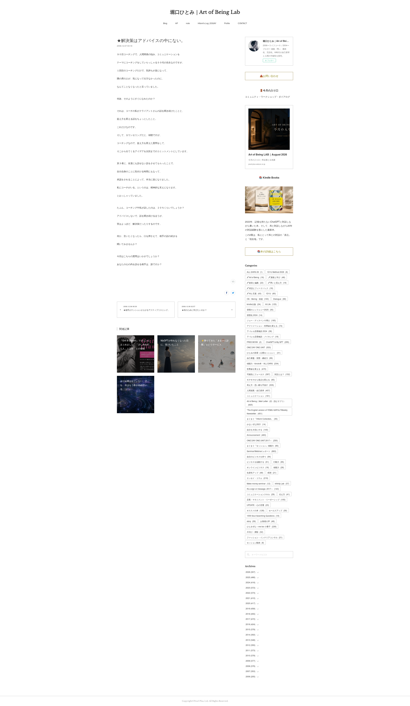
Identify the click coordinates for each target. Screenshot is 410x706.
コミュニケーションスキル (261, 494)
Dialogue (279, 298)
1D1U (271, 293)
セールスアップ (278, 510)
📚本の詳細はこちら (269, 251)
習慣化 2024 (254, 315)
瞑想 (272, 472)
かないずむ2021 (256, 424)
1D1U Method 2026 (277, 272)
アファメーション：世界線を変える (264, 325)
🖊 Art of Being (255, 277)
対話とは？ (282, 374)
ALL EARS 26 (254, 272)
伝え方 (284, 494)
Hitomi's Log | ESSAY (207, 23)
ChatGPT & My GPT (277, 342)
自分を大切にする (257, 429)
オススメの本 (255, 510)
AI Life (271, 304)
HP (176, 23)
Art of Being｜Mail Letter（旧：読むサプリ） (266, 403)
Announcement (256, 435)
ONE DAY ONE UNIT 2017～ (262, 440)
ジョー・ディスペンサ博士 (261, 320)
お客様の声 (267, 521)
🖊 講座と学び (276, 277)
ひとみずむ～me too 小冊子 (261, 526)
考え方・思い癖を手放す (260, 385)
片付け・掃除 (255, 532)
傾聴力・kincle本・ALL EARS (263, 363)
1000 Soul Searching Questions (263, 515)
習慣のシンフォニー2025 (260, 309)
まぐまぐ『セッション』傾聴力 (263, 445)
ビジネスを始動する (258, 461)
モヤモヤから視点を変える (261, 379)
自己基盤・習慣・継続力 (260, 358)
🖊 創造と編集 (255, 282)
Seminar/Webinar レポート (261, 451)
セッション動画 (255, 542)
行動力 (278, 461)
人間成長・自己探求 (258, 390)
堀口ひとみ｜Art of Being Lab (205, 12)
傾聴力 (278, 467)
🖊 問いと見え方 (277, 282)
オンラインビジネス (258, 467)
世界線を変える (256, 369)
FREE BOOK (254, 342)
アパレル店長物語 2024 (259, 331)
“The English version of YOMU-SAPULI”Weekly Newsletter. (267, 412)
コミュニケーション (258, 395)
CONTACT (242, 23)
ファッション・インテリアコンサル (264, 537)
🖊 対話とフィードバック (260, 288)
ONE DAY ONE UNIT (259, 347)
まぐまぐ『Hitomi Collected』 (262, 418)
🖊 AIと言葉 (254, 293)
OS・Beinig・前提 (258, 298)
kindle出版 (254, 304)
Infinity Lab (282, 483)
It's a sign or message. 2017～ (263, 488)
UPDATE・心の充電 (258, 505)
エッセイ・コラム (257, 478)
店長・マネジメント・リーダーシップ (266, 499)
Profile (227, 23)
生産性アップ (255, 472)
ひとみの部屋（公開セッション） (263, 352)
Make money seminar (258, 483)
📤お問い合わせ (269, 76)
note (188, 23)
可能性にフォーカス (258, 374)
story (251, 521)
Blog (165, 23)
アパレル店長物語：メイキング (263, 336)
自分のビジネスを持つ (259, 456)
